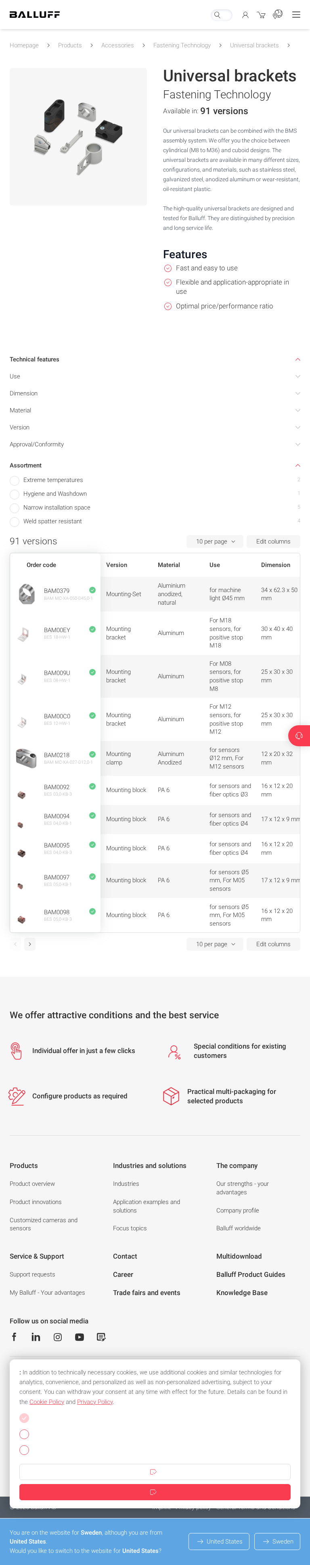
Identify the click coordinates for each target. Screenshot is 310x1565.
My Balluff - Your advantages (47, 1292)
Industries (126, 1183)
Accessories (117, 45)
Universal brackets (254, 45)
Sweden (282, 1541)
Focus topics (130, 1228)
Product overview (32, 1183)
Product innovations (36, 1202)
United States (225, 1541)
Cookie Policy (46, 1402)
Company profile (237, 1210)
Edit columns (273, 541)
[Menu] (296, 15)
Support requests (32, 1274)
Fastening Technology (182, 45)
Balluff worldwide (238, 1228)
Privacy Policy (95, 1402)
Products (70, 45)
